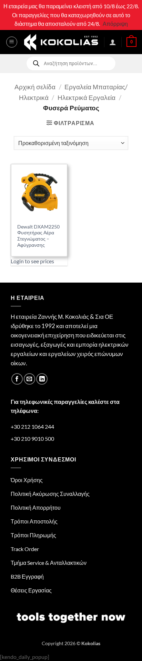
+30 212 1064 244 (32, 426)
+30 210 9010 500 (32, 438)
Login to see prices (32, 261)
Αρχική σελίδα (34, 87)
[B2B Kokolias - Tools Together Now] (61, 42)
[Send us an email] (29, 379)
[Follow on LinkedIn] (42, 379)
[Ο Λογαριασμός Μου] (112, 42)
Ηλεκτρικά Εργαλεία (86, 97)
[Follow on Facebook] (17, 379)
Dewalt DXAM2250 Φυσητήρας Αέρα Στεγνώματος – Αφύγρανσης (38, 236)
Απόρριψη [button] (115, 23)
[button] (11, 42)
